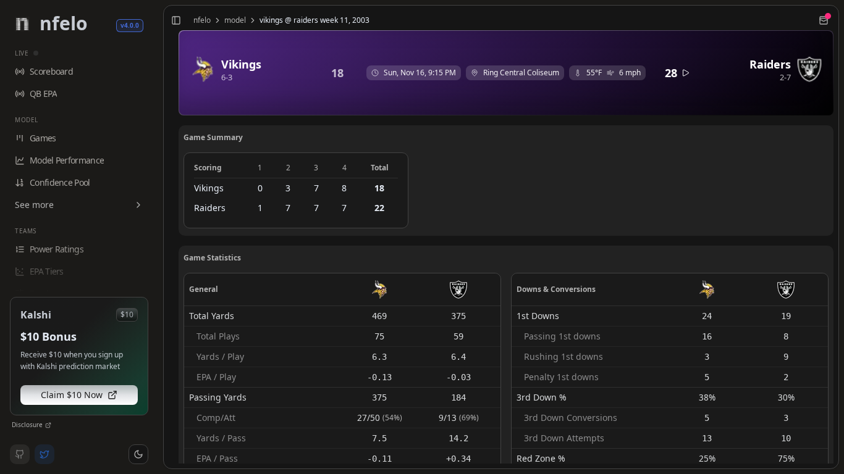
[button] (138, 454)
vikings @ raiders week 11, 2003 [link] (314, 20)
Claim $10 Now (72, 395)
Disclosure (27, 424)
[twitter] (44, 454)
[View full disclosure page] (48, 425)
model (235, 20)
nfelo (202, 20)
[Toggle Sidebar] (158, 237)
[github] (20, 454)
